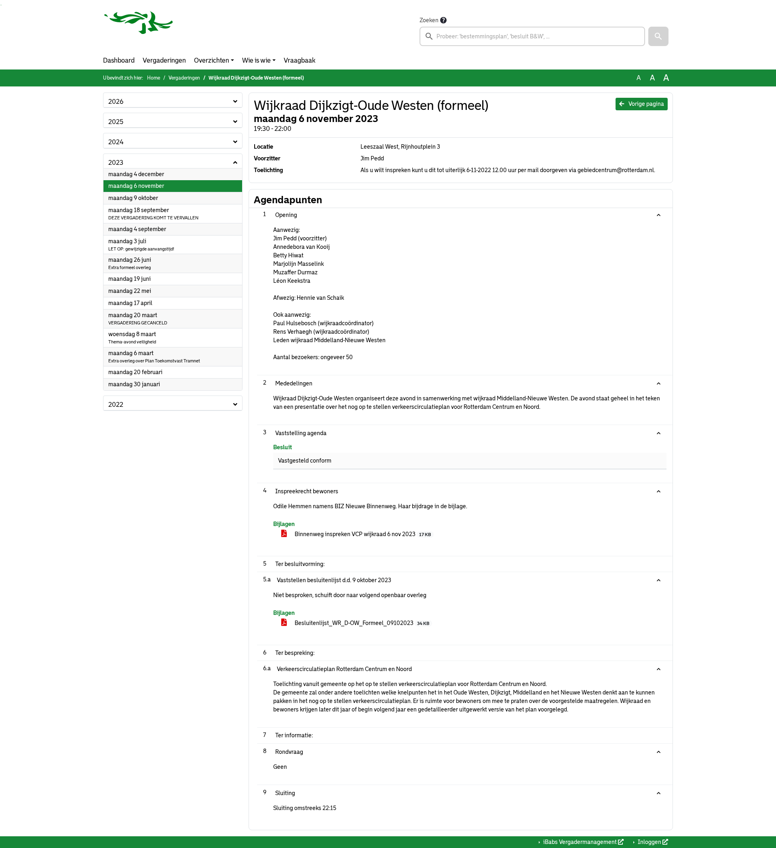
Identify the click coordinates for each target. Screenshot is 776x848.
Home (153, 78)
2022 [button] (115, 404)
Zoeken (429, 20)
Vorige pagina (645, 104)
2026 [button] (115, 101)
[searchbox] (532, 36)
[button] (658, 36)
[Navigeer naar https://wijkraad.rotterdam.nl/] (138, 31)
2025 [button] (115, 121)
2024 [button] (116, 142)
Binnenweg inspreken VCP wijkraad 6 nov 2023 (362, 534)
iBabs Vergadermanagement (580, 842)
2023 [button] (115, 162)
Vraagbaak (299, 60)
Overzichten (211, 60)
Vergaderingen (164, 60)
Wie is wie (256, 60)
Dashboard (119, 60)
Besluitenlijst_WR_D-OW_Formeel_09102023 (361, 623)
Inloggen (649, 842)
